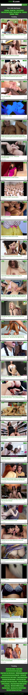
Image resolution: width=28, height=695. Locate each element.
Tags (9, 693)
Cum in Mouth (20, 10)
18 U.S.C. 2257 (20, 693)
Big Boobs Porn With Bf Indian (18, 688)
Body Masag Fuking (22, 677)
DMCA (13, 693)
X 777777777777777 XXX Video (14, 671)
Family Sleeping (5, 683)
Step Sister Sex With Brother (8, 673)
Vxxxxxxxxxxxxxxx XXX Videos (8, 677)
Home (5, 693)
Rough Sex (12, 10)
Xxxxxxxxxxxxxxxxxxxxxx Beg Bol (10, 675)
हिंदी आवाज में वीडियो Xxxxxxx (17, 685)
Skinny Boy (7, 685)
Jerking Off (23, 675)
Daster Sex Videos (10, 669)
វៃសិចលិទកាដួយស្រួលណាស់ (21, 673)
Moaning (24, 12)
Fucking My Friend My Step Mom (9, 681)
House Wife (19, 669)
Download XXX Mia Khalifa (8, 679)
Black (16, 14)
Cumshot (7, 10)
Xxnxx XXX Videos (22, 681)
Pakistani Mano (6, 688)
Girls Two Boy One (21, 679)
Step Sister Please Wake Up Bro (18, 683)
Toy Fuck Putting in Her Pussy (14, 690)
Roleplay (12, 14)
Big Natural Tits (17, 12)
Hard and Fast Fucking (6, 12)
